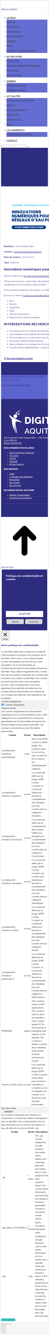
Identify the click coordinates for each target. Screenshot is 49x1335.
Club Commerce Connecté (21, 453)
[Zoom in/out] (10, 1323)
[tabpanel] (24, 908)
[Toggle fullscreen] (8, 1323)
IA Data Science (16, 464)
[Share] (5, 1323)
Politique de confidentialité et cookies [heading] (24, 577)
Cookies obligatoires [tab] (11, 701)
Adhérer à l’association (19, 495)
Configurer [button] (34, 621)
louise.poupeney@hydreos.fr (28, 252)
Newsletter (14, 480)
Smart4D (13, 461)
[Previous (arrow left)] (2, 1329)
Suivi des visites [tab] (8, 1108)
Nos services (15, 485)
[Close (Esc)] (2, 1323)
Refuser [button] (15, 621)
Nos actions (14, 483)
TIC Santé (13, 456)
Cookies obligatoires (14, 705)
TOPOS (12, 458)
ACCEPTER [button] (24, 614)
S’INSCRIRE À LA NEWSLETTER (15, 385)
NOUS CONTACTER (13, 443)
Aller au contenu (9, 9)
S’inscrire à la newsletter (20, 498)
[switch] (2, 1111)
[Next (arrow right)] (5, 1329)
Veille (11, 474)
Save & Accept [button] (8, 1320)
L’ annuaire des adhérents (21, 477)
